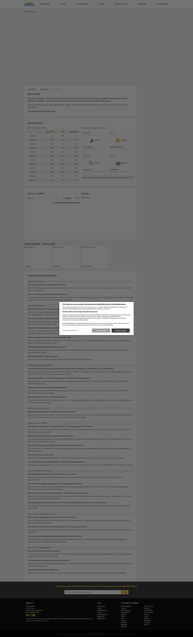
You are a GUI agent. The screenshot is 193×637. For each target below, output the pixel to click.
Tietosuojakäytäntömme (69, 330)
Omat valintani (101, 330)
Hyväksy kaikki (120, 330)
